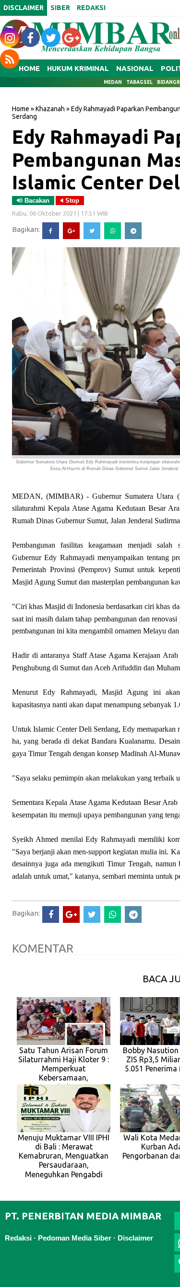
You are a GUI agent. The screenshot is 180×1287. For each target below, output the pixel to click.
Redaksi (18, 1238)
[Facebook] (50, 230)
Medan (113, 82)
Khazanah (50, 109)
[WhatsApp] (112, 230)
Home (20, 109)
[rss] (9, 59)
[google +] (71, 37)
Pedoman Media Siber (74, 1238)
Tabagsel (139, 82)
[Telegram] (133, 230)
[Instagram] (9, 37)
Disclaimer (135, 1238)
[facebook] (30, 37)
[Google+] (71, 230)
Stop (71, 200)
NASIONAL (135, 68)
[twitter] (50, 37)
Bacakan (36, 200)
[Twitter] (92, 230)
